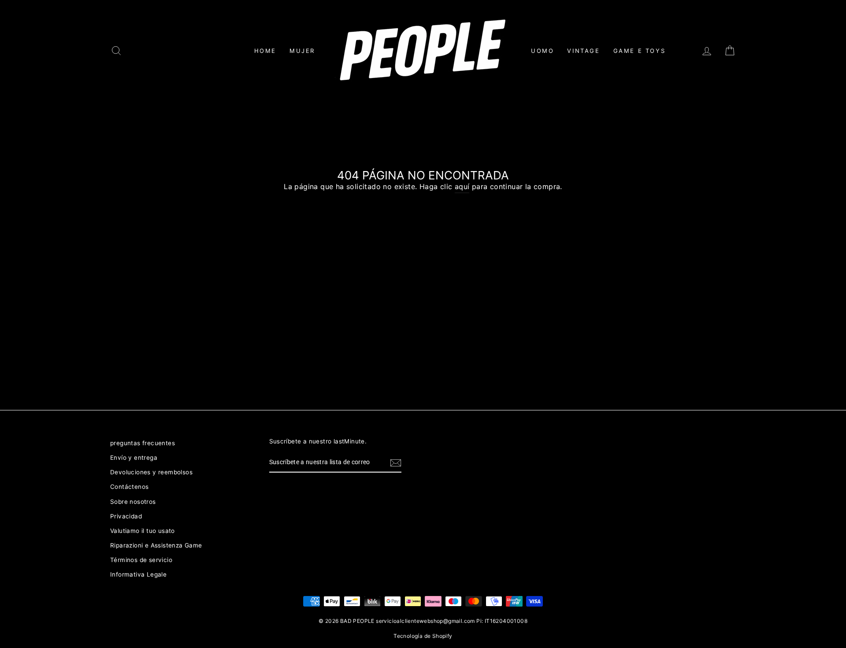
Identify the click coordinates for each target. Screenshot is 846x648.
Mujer (302, 50)
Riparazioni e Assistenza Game (156, 545)
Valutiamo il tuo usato (142, 530)
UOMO (542, 50)
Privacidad (126, 516)
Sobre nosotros (133, 501)
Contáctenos (129, 486)
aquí (462, 186)
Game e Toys (639, 50)
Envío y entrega (133, 457)
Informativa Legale (138, 574)
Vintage (583, 50)
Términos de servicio (141, 559)
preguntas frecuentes (142, 443)
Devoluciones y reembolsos (151, 472)
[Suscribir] (395, 463)
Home (265, 50)
